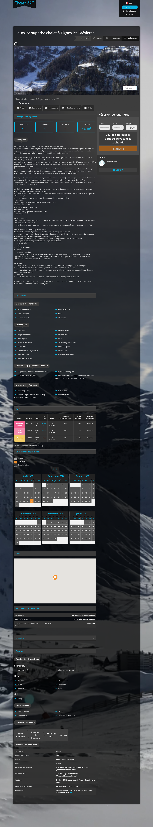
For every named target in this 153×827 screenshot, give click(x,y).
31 (17, 505)
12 (24, 493)
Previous (3, 413)
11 (20, 493)
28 (31, 501)
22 (35, 497)
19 (24, 497)
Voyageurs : (130, 123)
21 (31, 497)
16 (39, 493)
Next (150, 413)
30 (39, 501)
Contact (119, 169)
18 (20, 497)
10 (17, 493)
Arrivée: (102, 123)
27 (28, 501)
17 (17, 497)
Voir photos (129, 88)
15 (35, 493)
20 (28, 497)
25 (20, 501)
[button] (130, 3)
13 (28, 493)
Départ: (115, 123)
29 (35, 501)
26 (24, 501)
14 (31, 493)
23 (39, 497)
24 (17, 501)
